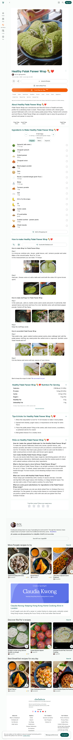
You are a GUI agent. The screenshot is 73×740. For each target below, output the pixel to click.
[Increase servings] (53, 134)
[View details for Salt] (14, 194)
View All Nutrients (39, 408)
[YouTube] (43, 711)
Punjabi (14, 94)
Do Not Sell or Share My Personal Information (64, 727)
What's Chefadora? (15, 717)
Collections (31, 724)
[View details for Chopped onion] (14, 161)
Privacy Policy (64, 720)
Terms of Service (64, 717)
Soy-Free (29, 97)
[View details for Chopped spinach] (14, 151)
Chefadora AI (14, 720)
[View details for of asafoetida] (14, 215)
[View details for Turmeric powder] (14, 188)
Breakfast (32, 94)
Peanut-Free (22, 97)
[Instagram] (33, 711)
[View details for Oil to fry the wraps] (14, 199)
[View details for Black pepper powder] (14, 167)
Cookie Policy (64, 722)
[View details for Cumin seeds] (14, 210)
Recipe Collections (31, 726)
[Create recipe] (59, 2)
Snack (52, 94)
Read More (53, 531)
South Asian (25, 94)
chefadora (40, 699)
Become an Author (48, 717)
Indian (19, 94)
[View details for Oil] (14, 204)
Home (31, 717)
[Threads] (46, 711)
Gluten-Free (15, 97)
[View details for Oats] (14, 172)
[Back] (9, 2)
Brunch (38, 94)
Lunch (43, 94)
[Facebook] (36, 711)
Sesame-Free (35, 97)
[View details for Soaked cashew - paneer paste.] (14, 221)
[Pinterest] (38, 711)
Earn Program (48, 720)
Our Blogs (31, 722)
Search (31, 720)
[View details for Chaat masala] (14, 226)
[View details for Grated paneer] (14, 156)
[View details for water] (14, 183)
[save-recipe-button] (14, 81)
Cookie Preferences (63, 724)
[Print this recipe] (19, 245)
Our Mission (15, 722)
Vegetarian (58, 94)
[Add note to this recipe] (13, 245)
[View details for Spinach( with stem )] (14, 145)
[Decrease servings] (26, 134)
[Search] (63, 2)
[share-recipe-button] (18, 81)
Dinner (47, 94)
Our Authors (31, 728)
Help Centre (15, 724)
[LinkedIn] (41, 711)
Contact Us (48, 722)
